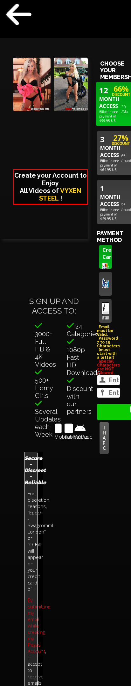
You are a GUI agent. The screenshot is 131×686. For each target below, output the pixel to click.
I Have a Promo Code (104, 438)
